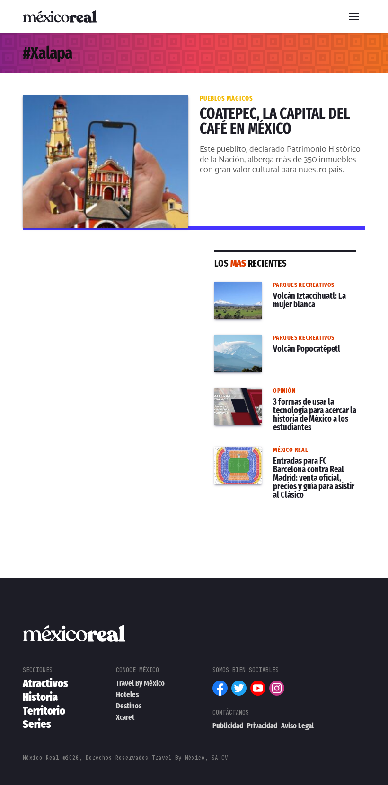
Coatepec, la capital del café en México (94, 101)
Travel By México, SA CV (190, 757)
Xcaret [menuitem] (125, 717)
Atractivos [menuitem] (45, 683)
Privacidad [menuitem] (262, 725)
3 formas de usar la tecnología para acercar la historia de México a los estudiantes (278, 404)
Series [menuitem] (37, 724)
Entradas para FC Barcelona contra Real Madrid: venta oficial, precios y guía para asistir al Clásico (278, 464)
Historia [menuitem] (40, 697)
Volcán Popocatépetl (251, 340)
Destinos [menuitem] (128, 705)
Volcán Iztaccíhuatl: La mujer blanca (278, 287)
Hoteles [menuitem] (127, 694)
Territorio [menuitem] (44, 710)
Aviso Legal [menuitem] (297, 725)
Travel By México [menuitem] (140, 683)
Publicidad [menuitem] (227, 725)
